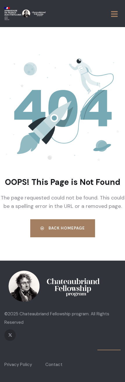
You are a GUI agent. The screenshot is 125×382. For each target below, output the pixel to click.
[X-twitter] (10, 335)
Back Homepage (66, 228)
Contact (54, 364)
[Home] (25, 13)
